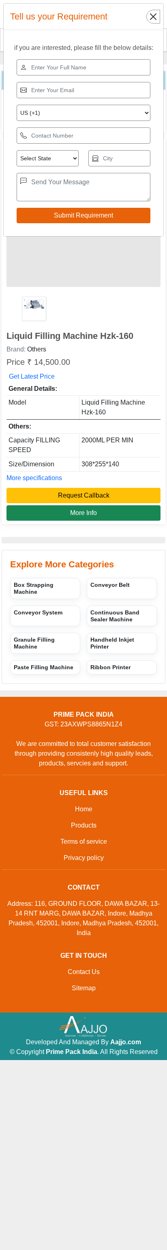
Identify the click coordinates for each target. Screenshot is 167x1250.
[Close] (153, 17)
